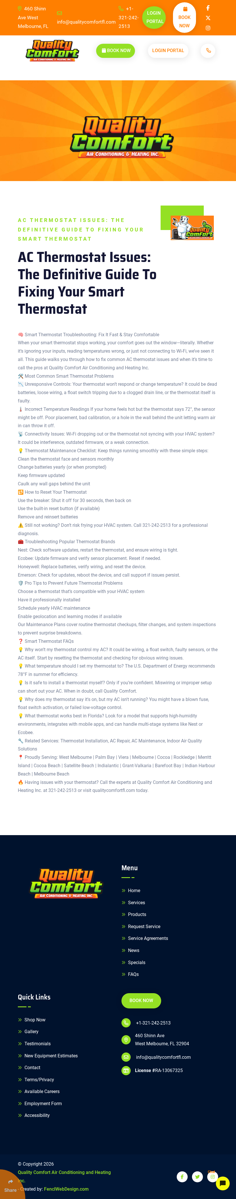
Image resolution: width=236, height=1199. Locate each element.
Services (136, 902)
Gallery (31, 1031)
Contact (31, 1067)
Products (136, 914)
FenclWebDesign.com (66, 1189)
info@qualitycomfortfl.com (86, 22)
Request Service (143, 926)
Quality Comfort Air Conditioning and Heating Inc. (64, 1176)
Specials (136, 962)
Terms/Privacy (38, 1079)
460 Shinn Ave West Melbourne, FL (33, 17)
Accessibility (36, 1115)
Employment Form (42, 1103)
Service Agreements (147, 938)
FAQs (133, 974)
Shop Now (34, 1020)
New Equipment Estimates (50, 1056)
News (133, 950)
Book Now (184, 21)
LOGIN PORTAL (155, 17)
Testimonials (37, 1043)
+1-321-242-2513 (129, 17)
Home (133, 890)
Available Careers (41, 1091)
